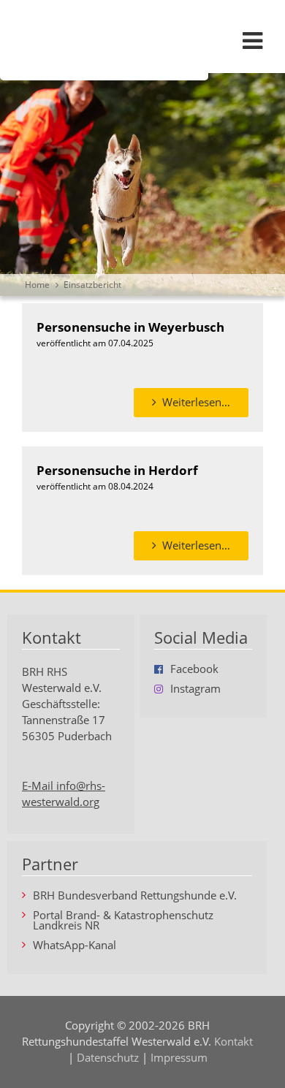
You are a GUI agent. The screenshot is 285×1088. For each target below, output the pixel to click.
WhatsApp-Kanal (74, 945)
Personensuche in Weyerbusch (130, 326)
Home (37, 284)
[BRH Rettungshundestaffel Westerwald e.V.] (142, 40)
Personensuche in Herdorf (117, 470)
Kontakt (233, 1042)
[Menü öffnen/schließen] (252, 40)
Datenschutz (108, 1058)
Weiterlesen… (205, 406)
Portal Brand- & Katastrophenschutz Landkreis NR (123, 921)
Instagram (195, 689)
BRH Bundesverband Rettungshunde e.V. (135, 896)
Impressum (179, 1058)
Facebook (194, 669)
